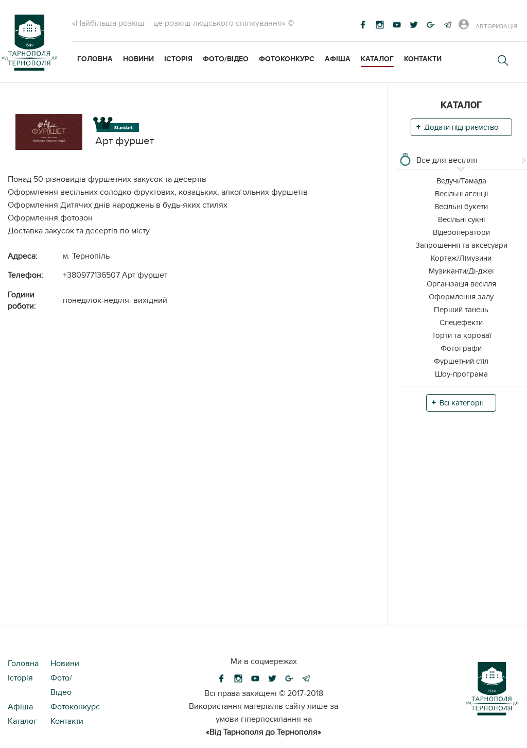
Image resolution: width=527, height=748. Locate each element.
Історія (178, 59)
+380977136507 (91, 275)
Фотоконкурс (286, 59)
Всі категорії (461, 402)
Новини (138, 59)
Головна (95, 59)
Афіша (337, 59)
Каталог (377, 59)
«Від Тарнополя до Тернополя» (263, 732)
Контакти (423, 59)
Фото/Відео (226, 59)
